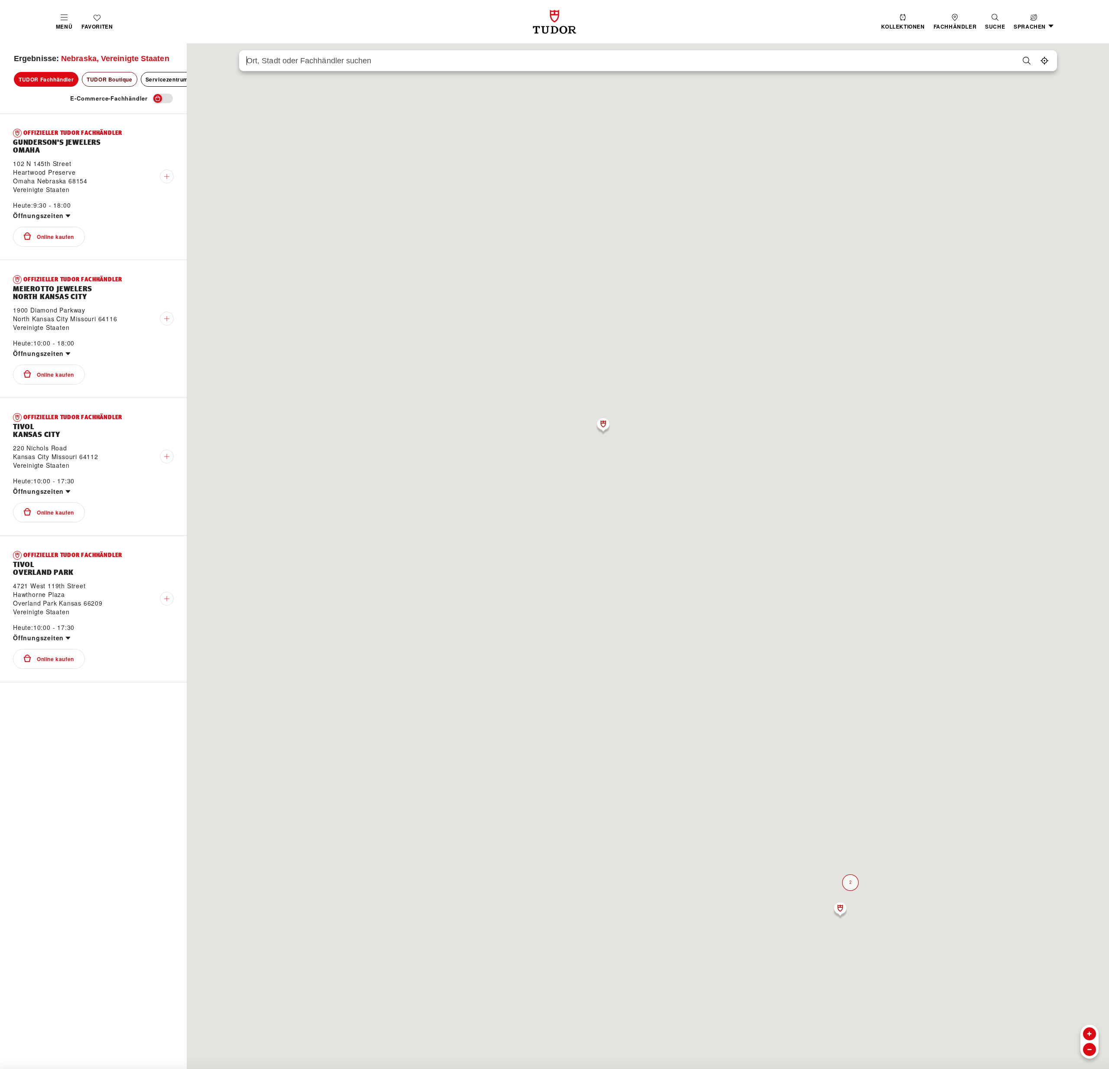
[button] (995, 21)
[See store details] (167, 176)
